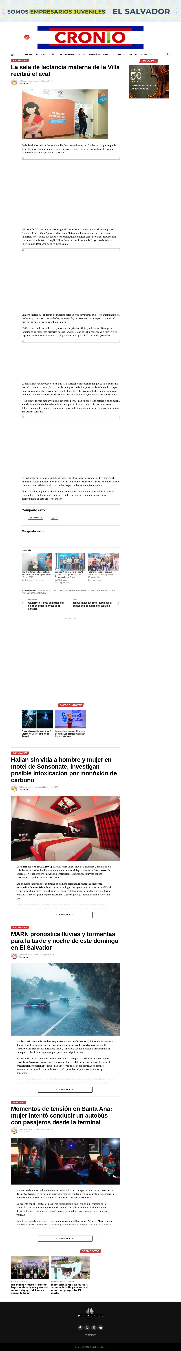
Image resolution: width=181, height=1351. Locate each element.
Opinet (144, 54)
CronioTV (119, 54)
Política (52, 54)
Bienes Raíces (94, 54)
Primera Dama (89, 591)
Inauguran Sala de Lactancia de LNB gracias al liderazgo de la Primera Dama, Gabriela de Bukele (69, 574)
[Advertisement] (70, 659)
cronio (25, 83)
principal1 (103, 591)
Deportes (107, 54)
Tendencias (132, 54)
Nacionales (40, 54)
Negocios (81, 54)
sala (113, 591)
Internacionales (67, 54)
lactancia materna (70, 591)
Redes (153, 54)
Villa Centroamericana (34, 593)
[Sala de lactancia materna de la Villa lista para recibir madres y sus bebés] (37, 562)
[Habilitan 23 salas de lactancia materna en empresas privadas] (103, 562)
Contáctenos (90, 1335)
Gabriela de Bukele (49, 591)
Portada (28, 54)
